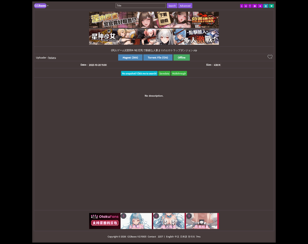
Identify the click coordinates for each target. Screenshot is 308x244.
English (170, 236)
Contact (152, 236)
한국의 (192, 236)
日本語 (183, 236)
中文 (177, 236)
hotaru (52, 57)
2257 (160, 236)
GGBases (132, 236)
